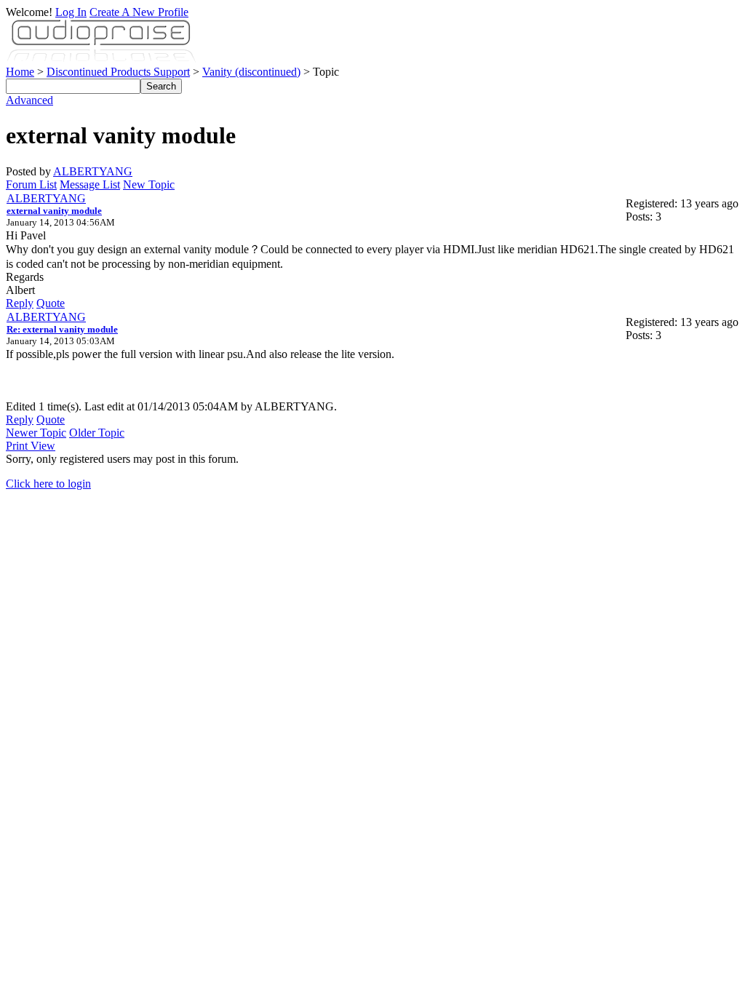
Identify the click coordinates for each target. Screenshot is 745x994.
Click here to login (48, 483)
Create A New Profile (138, 12)
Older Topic (96, 432)
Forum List (31, 184)
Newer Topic (36, 432)
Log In (71, 12)
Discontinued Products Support (118, 71)
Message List (90, 184)
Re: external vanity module (62, 329)
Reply (19, 303)
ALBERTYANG (92, 171)
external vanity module (54, 210)
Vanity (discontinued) (251, 71)
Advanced (29, 100)
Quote (50, 303)
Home (20, 71)
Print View (30, 446)
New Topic (149, 184)
